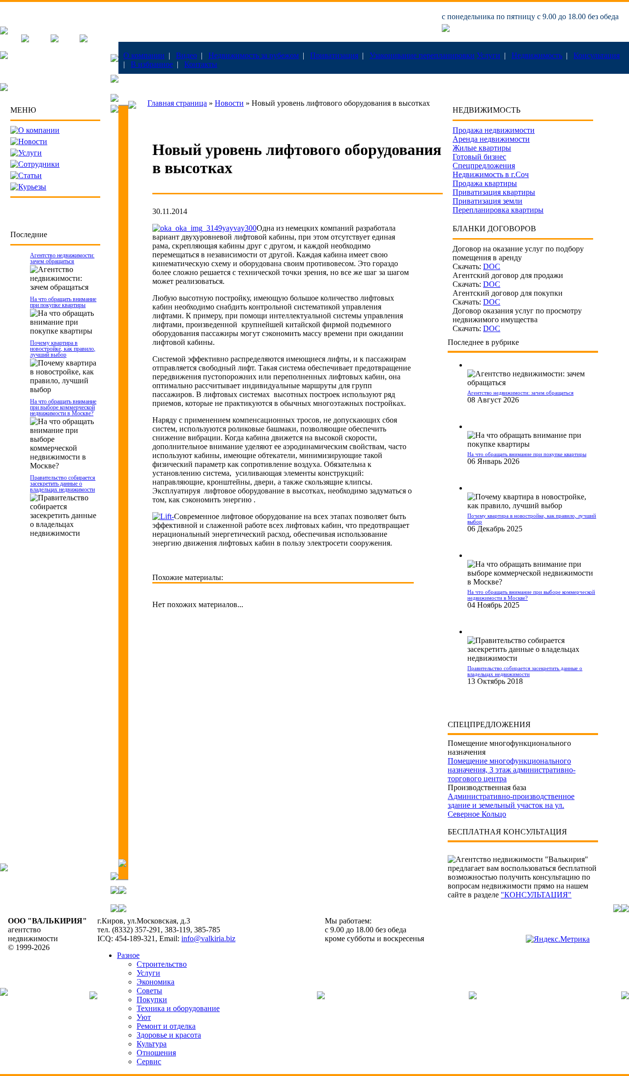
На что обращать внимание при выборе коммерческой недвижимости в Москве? (63, 407)
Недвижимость (537, 55)
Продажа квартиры (485, 183)
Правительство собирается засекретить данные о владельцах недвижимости (62, 483)
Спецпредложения (484, 165)
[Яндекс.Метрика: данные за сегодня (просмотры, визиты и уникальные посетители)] (558, 939)
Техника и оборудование (178, 1008)
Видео (186, 55)
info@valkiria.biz (208, 938)
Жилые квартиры (482, 148)
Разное (128, 955)
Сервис (149, 1061)
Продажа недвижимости (494, 130)
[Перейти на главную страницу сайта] (4, 32)
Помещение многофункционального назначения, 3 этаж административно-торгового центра (511, 770)
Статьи (30, 175)
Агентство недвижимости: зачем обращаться (62, 258)
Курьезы (32, 187)
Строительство (162, 964)
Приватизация (334, 55)
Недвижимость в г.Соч (491, 174)
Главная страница (177, 103)
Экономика (155, 982)
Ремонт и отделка (166, 1026)
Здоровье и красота (169, 1035)
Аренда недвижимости (491, 139)
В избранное (152, 64)
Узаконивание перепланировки (422, 55)
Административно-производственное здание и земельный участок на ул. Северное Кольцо (511, 805)
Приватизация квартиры (494, 192)
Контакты (200, 64)
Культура (152, 1044)
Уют (144, 1017)
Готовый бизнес (479, 157)
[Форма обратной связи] (54, 39)
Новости (32, 141)
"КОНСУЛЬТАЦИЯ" (536, 895)
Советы (149, 990)
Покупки (152, 999)
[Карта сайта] (83, 39)
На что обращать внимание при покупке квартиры (63, 302)
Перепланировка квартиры (498, 210)
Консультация (596, 55)
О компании (144, 55)
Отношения (156, 1052)
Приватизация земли (487, 201)
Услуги (488, 55)
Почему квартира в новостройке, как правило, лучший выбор (62, 348)
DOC (491, 266)
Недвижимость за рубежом (253, 55)
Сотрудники (38, 164)
